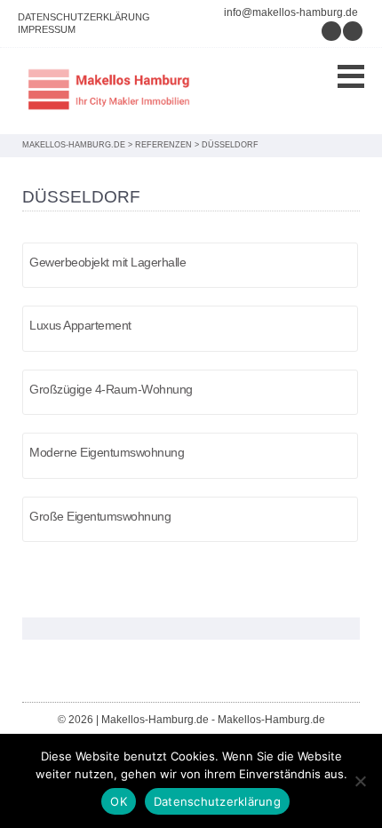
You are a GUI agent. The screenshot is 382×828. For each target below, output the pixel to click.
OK (118, 801)
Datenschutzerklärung (84, 17)
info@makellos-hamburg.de (291, 12)
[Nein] (360, 781)
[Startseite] (111, 91)
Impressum (47, 29)
